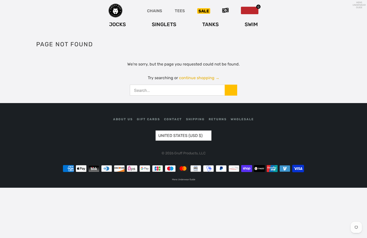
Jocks (117, 24)
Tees (180, 10)
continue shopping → (199, 77)
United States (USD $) (180, 135)
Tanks (210, 24)
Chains (154, 10)
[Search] (231, 90)
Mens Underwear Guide (359, 5)
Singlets (164, 24)
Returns (218, 119)
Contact (173, 119)
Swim (251, 24)
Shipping (195, 119)
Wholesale (242, 119)
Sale (203, 11)
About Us (123, 119)
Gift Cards (148, 119)
